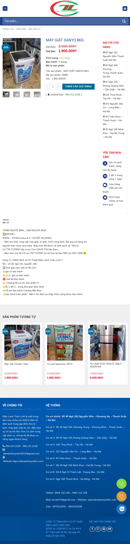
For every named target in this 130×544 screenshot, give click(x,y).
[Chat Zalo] (121, 509)
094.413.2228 (72, 94)
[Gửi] (124, 21)
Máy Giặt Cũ (34, 29)
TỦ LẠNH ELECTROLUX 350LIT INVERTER (106, 365)
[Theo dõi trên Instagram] (98, 529)
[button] (5, 8)
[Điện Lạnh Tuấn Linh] (65, 8)
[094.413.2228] (121, 496)
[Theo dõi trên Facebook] (92, 529)
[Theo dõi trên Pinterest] (104, 529)
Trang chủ (8, 29)
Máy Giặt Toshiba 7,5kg (16, 364)
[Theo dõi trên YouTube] (109, 529)
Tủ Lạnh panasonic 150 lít (59, 364)
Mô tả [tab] (6, 223)
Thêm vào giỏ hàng (78, 86)
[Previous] (8, 63)
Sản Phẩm (21, 29)
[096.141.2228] (121, 484)
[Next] (35, 63)
